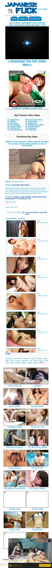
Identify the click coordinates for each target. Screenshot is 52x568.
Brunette (39, 358)
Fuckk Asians (32, 121)
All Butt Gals (32, 128)
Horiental (37, 141)
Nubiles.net (9, 141)
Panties (12, 360)
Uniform (41, 360)
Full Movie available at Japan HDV (27, 108)
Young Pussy (32, 123)
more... (42, 362)
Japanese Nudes (16, 126)
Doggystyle (18, 362)
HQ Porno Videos (34, 126)
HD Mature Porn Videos (36, 125)
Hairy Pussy (42, 197)
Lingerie (17, 360)
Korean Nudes (15, 125)
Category (23, 19)
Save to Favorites (32, 212)
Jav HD (41, 144)
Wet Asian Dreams (16, 130)
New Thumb (14, 123)
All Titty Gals (32, 130)
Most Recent (35, 19)
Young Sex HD (15, 128)
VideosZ (30, 141)
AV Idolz (15, 144)
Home (14, 19)
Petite (11, 362)
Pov (16, 198)
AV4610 (12, 121)
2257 (23, 212)
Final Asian (37, 529)
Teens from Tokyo (20, 141)
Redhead (33, 358)
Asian (22, 197)
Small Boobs (23, 198)
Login (39, 9)
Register (45, 9)
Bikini (7, 360)
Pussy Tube (14, 529)
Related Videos (11, 218)
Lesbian (35, 360)
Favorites (21, 218)
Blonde (45, 358)
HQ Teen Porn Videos (35, 120)
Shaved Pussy (18, 358)
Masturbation (9, 198)
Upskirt (46, 360)
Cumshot (34, 197)
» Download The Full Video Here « (27, 62)
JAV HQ (21, 144)
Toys (29, 198)
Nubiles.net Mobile (31, 144)
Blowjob (28, 197)
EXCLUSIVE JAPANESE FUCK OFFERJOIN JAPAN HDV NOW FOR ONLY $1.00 (27, 24)
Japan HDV (16, 185)
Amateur (17, 197)
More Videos (25, 185)
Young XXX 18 (14, 120)
